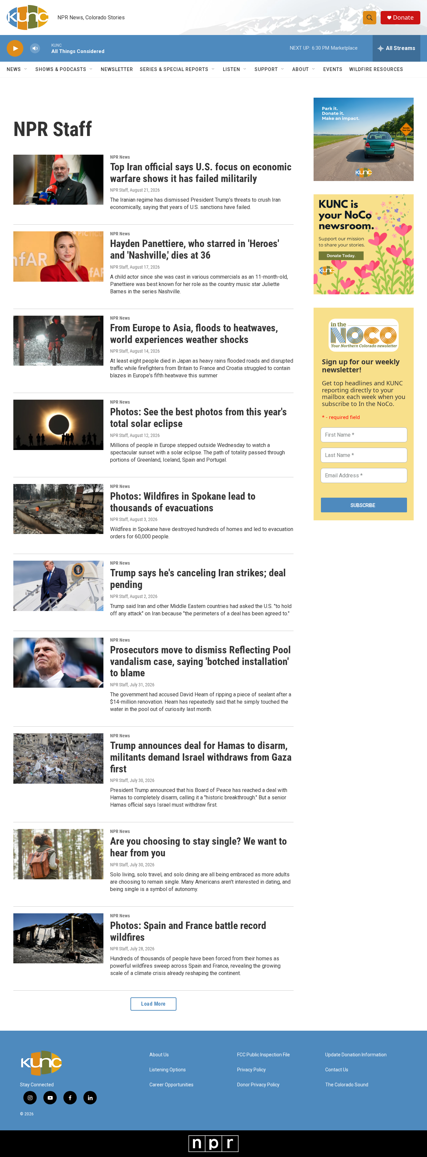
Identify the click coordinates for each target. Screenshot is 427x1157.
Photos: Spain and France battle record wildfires (188, 931)
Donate (403, 17)
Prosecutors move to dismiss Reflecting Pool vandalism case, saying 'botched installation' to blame (200, 661)
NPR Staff (119, 190)
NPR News (120, 157)
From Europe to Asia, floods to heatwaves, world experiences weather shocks (194, 333)
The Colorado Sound (346, 1084)
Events (333, 69)
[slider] (46, 48)
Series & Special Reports (174, 69)
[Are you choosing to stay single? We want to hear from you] (58, 854)
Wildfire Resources (376, 69)
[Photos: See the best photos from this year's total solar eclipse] (58, 425)
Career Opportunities (171, 1084)
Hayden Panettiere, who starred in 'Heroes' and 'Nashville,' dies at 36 (194, 249)
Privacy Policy (251, 1069)
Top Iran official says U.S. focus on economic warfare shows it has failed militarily (201, 172)
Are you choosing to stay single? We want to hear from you (198, 847)
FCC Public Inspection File (263, 1054)
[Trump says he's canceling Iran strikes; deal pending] (58, 586)
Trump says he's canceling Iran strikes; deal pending (198, 578)
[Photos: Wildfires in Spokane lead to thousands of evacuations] (58, 509)
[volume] (35, 48)
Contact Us (336, 1069)
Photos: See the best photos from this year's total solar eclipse (198, 417)
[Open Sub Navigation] (26, 69)
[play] (15, 48)
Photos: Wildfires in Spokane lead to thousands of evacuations (183, 502)
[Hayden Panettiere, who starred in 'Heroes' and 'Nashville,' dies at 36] (58, 256)
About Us (159, 1054)
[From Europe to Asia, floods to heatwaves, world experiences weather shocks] (58, 341)
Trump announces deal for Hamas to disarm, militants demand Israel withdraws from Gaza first (201, 757)
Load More (153, 1004)
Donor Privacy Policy (258, 1084)
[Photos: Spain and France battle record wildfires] (58, 938)
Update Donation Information (356, 1054)
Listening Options (167, 1069)
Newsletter (117, 69)
